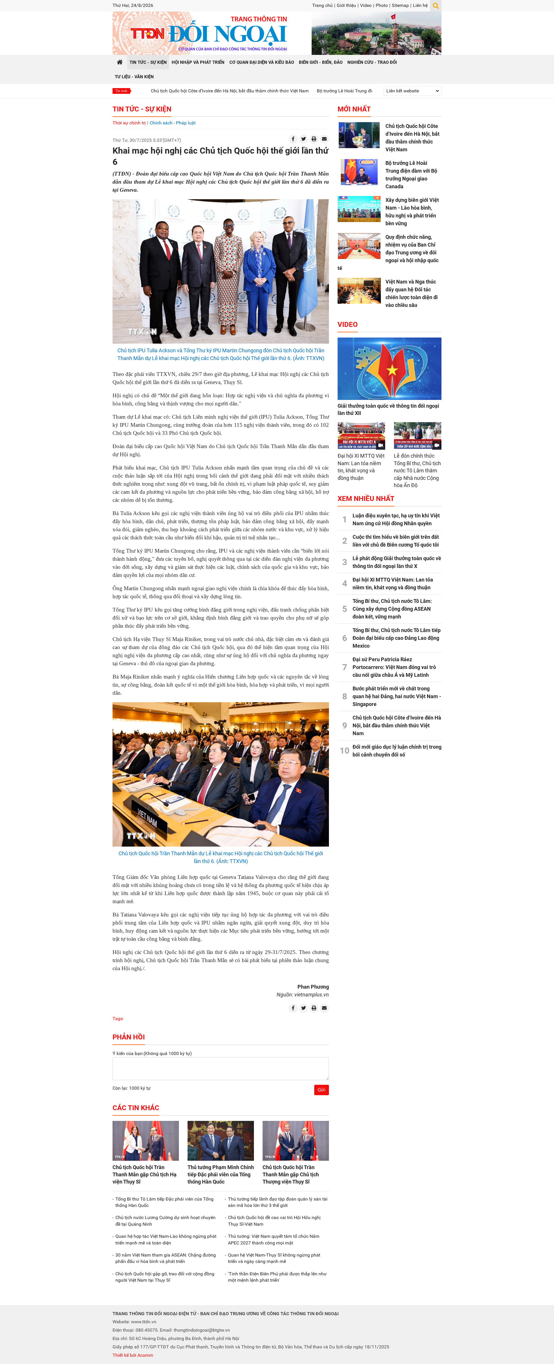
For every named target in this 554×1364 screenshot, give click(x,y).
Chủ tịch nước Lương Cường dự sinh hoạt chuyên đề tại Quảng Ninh (165, 1221)
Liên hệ (420, 5)
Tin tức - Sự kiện (142, 109)
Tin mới (121, 91)
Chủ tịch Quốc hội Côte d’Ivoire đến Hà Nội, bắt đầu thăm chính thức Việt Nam (180, 91)
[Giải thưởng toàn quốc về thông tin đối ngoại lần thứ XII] (389, 369)
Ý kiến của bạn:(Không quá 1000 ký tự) (152, 1053)
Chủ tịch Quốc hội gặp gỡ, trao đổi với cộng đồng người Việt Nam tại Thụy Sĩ (164, 1277)
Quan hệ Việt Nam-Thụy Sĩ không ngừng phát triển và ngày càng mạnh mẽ (274, 1258)
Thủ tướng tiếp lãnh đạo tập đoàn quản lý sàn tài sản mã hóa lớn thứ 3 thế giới (277, 1202)
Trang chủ (322, 5)
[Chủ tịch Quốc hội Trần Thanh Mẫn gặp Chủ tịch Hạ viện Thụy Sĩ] (146, 1141)
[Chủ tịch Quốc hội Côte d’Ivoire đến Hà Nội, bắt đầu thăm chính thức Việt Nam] (359, 135)
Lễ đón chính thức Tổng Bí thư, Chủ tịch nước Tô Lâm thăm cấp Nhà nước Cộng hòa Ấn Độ (417, 470)
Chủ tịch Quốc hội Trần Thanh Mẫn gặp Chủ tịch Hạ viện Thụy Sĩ (145, 1174)
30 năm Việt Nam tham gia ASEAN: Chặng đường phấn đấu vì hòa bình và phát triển (165, 1258)
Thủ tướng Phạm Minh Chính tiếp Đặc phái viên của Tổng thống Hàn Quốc (221, 1174)
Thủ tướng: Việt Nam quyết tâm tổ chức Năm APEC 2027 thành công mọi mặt (273, 1239)
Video (366, 5)
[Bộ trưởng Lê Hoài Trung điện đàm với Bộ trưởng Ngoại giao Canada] (359, 172)
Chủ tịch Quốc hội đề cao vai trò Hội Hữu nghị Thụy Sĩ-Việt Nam (274, 1221)
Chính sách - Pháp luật (173, 123)
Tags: (118, 1018)
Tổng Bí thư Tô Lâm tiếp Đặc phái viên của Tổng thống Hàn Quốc (164, 1202)
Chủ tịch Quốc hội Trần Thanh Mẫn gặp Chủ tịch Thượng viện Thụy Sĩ (291, 1174)
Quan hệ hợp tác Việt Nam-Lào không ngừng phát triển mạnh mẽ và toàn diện (165, 1239)
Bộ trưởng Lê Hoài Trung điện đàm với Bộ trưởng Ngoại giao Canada (336, 91)
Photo (382, 5)
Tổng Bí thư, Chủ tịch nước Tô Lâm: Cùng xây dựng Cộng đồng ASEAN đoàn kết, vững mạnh (392, 609)
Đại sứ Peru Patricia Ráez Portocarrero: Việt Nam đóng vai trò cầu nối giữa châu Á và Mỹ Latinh (394, 667)
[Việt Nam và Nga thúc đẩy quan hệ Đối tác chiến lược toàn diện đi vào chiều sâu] (359, 291)
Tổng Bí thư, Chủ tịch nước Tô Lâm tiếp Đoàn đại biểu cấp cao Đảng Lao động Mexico (397, 638)
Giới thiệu (346, 5)
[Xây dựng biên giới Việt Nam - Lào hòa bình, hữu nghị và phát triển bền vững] (359, 209)
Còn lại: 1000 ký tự (132, 1088)
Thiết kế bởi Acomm (133, 1355)
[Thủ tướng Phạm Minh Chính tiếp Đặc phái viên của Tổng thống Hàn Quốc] (221, 1141)
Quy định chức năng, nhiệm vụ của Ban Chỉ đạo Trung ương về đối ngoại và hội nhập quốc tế (388, 252)
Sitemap (400, 5)
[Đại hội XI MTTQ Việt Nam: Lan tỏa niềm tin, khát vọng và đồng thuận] (361, 435)
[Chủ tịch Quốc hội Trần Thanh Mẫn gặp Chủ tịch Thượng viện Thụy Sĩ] (296, 1141)
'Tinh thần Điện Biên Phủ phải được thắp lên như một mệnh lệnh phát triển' (277, 1277)
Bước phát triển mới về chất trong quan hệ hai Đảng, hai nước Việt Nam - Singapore (397, 696)
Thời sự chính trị (129, 123)
